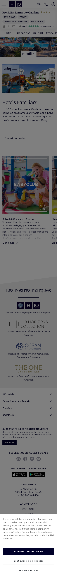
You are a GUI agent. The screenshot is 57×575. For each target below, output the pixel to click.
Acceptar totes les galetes (28, 551)
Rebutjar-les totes (28, 570)
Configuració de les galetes (28, 561)
